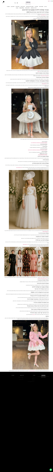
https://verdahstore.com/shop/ (42, 154)
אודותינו (33, 378)
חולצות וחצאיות (27, 7)
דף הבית (45, 6)
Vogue (38, 71)
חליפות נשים (17, 6)
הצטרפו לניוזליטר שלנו (20, 377)
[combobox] (13, 3)
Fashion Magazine (45, 231)
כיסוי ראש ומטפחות (34, 7)
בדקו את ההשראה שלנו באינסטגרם (42, 278)
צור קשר (33, 314)
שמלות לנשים (41, 6)
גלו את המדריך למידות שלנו (45, 75)
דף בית (33, 377)
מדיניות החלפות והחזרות (31, 381)
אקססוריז (8, 6)
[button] (51, 470)
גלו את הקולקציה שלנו (19, 167)
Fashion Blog (21, 7)
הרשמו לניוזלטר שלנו (32, 370)
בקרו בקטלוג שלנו (43, 14)
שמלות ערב (36, 6)
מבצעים (17, 7)
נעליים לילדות (23, 6)
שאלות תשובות (21, 379)
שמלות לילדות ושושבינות (29, 6)
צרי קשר (33, 380)
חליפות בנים (12, 6)
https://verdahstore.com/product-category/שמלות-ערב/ (39, 142)
